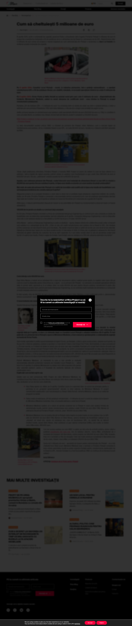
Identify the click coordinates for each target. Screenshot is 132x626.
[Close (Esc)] (90, 300)
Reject (102, 623)
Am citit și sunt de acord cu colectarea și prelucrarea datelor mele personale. (57, 324)
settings (77, 624)
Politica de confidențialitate (56, 323)
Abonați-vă (80, 325)
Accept (90, 623)
